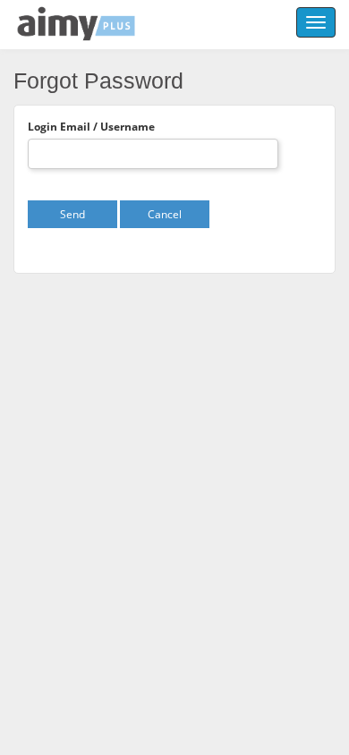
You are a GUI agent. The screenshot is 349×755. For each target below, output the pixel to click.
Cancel (165, 214)
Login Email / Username (91, 126)
